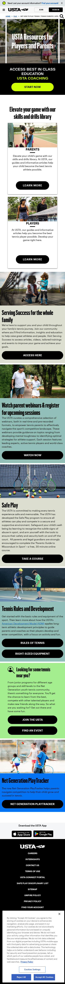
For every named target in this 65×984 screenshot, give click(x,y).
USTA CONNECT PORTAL (32, 877)
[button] (62, 3)
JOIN (41, 9)
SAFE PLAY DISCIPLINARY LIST (32, 883)
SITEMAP (32, 889)
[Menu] (3, 10)
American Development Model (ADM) (23, 623)
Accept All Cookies (44, 977)
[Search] (61, 16)
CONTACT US (32, 865)
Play (15, 16)
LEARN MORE (32, 185)
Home (8, 16)
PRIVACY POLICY (32, 901)
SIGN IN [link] (55, 9)
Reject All (21, 977)
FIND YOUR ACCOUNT (32, 907)
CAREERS (32, 853)
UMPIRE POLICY (32, 895)
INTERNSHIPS (32, 859)
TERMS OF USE (32, 871)
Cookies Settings (32, 969)
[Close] (59, 914)
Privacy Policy (27, 962)
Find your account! (49, 3)
